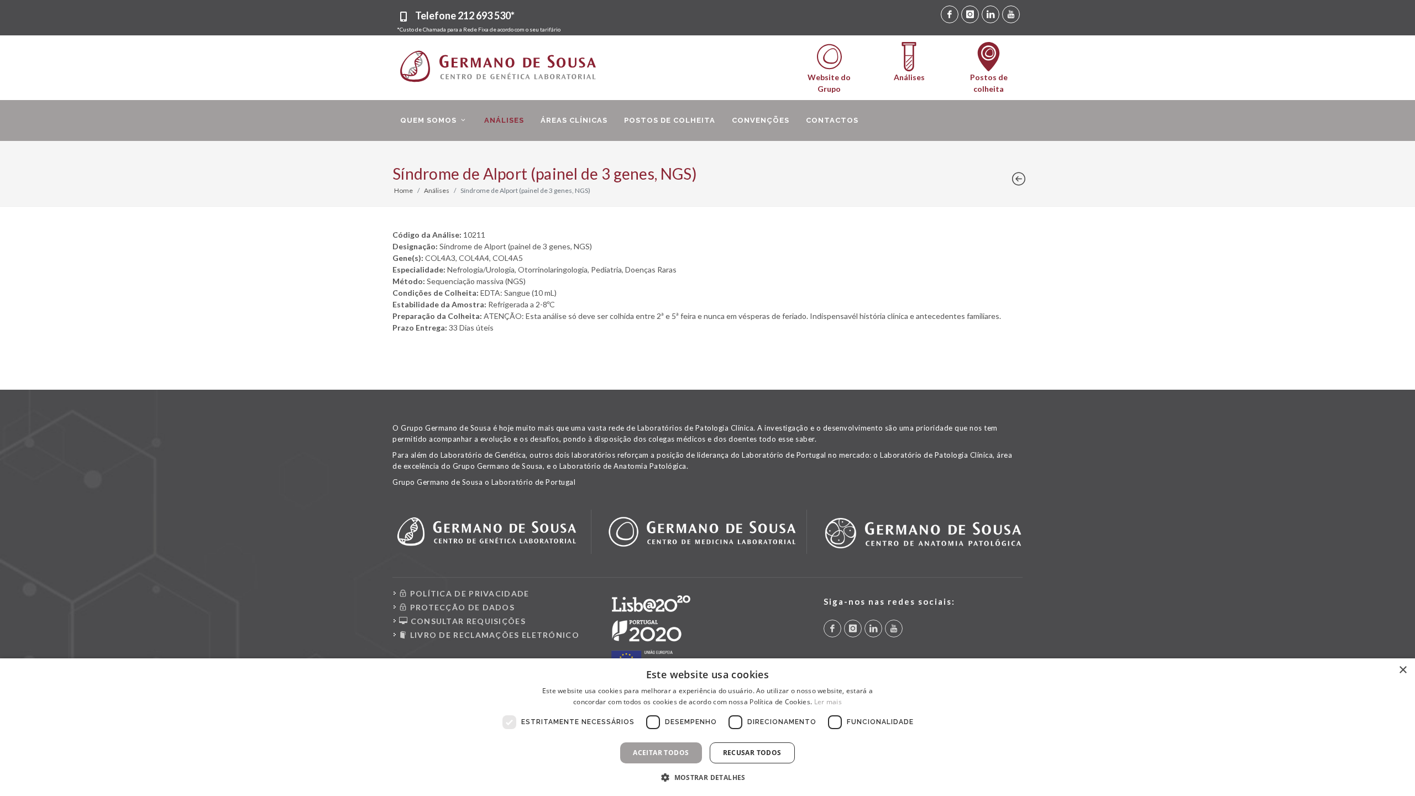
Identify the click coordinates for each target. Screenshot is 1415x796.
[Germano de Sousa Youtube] (1011, 14)
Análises (436, 190)
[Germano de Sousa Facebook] (949, 14)
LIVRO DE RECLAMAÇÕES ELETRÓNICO (493, 635)
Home (403, 190)
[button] (707, 777)
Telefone (465, 15)
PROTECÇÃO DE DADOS (461, 607)
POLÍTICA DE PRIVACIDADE (468, 593)
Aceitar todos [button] (661, 752)
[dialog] (707, 727)
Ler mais (828, 701)
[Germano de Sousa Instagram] (970, 14)
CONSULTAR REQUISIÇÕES (467, 621)
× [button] (1402, 670)
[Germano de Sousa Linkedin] (990, 14)
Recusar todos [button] (752, 752)
